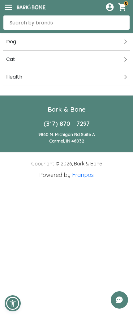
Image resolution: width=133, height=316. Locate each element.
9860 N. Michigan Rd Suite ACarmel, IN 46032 (66, 138)
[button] (12, 303)
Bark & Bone (67, 109)
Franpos (83, 174)
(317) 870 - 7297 (67, 123)
